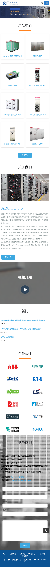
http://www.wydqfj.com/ (21, 480)
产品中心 (22, 554)
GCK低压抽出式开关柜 (37, 115)
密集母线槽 (12, 85)
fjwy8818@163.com (19, 477)
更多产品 (25, 155)
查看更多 (8, 257)
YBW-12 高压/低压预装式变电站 (12, 56)
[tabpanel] (25, 12)
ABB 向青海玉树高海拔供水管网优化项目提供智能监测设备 (22, 320)
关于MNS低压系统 (7, 337)
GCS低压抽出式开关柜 (12, 115)
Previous (3, 12)
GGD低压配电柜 (37, 144)
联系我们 (25, 556)
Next (47, 12)
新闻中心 (31, 554)
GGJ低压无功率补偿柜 (12, 144)
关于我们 (12, 554)
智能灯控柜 (37, 56)
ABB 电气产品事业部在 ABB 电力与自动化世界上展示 (20, 329)
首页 (4, 554)
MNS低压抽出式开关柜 (37, 85)
